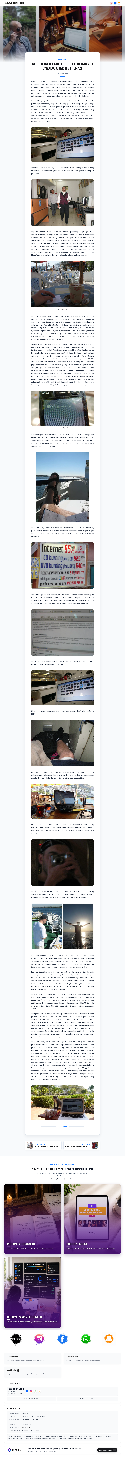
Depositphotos (26, 1427)
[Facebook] (115, 3)
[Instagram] (111, 3)
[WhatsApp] (85, 1338)
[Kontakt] (119, 3)
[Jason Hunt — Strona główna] (15, 2)
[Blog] (16, 1338)
